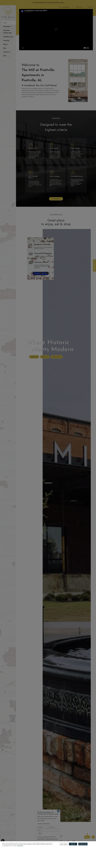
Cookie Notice (20, 845)
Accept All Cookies (83, 844)
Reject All (73, 844)
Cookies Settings (63, 844)
